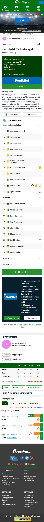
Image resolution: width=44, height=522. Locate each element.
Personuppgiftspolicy (31, 502)
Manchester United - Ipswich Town (14, 435)
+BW (41, 15)
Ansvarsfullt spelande (32, 516)
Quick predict (34, 403)
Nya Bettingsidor (7, 476)
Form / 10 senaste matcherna (17, 393)
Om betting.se (28, 495)
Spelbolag (5, 474)
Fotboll (24, 31)
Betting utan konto (8, 483)
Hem (3, 34)
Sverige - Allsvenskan (34, 31)
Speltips (9, 34)
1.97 (22, 20)
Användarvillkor (29, 500)
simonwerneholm (8, 382)
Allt (5, 403)
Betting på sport (7, 498)
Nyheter (4, 502)
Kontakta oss (28, 498)
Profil (7, 387)
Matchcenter (22, 28)
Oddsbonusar (28, 474)
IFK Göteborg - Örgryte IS (16, 425)
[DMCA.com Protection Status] (22, 519)
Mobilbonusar (28, 478)
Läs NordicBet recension (15, 74)
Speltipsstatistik (34, 387)
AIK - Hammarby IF (14, 416)
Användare (22, 403)
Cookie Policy (28, 504)
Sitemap (27, 506)
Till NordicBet (22, 86)
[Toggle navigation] (3, 2)
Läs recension (32, 318)
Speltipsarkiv (19, 387)
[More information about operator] (10, 296)
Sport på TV (6, 495)
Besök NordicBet (12, 318)
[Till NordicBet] (22, 80)
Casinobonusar (29, 480)
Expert (12, 403)
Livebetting (6, 485)
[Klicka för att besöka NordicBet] (22, 23)
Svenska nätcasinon (9, 504)
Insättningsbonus (30, 476)
